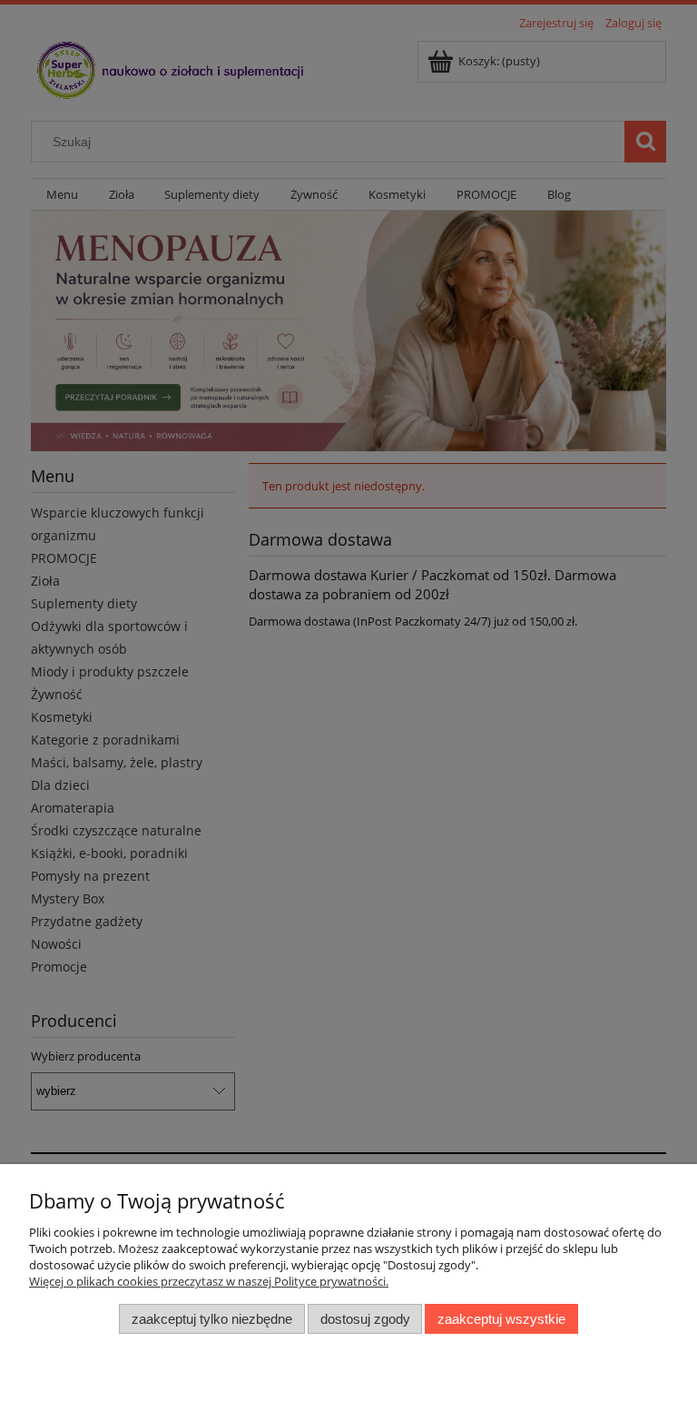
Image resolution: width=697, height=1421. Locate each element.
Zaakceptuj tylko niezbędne (212, 1319)
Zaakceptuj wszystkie (501, 1319)
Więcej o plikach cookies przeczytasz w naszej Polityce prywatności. (208, 1281)
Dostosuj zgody (365, 1319)
